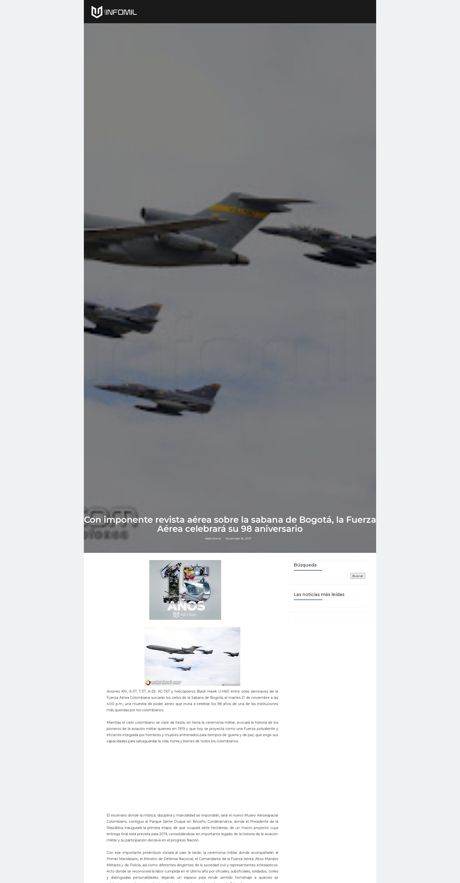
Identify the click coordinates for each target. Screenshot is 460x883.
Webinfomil (213, 538)
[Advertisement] (192, 780)
